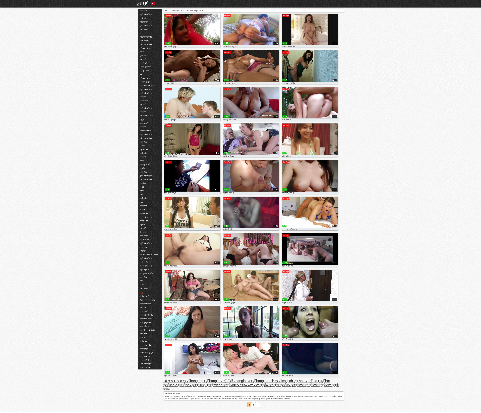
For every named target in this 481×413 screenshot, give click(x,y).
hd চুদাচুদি (319, 381)
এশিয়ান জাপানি (145, 82)
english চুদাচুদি (291, 381)
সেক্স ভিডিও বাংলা (145, 326)
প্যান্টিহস (143, 119)
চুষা (141, 33)
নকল (141, 194)
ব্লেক (142, 202)
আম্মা (142, 191)
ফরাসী (142, 187)
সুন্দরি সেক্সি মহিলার (146, 14)
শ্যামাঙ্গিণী (143, 59)
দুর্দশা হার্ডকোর (144, 41)
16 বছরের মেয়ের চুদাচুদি (176, 381)
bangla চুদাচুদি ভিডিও (222, 381)
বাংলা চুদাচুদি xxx (145, 322)
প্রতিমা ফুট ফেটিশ (145, 269)
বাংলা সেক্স (143, 206)
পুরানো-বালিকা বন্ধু (146, 67)
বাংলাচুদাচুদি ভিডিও (146, 319)
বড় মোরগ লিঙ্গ (144, 239)
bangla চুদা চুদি (199, 381)
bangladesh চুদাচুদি (269, 381)
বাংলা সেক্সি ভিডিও (145, 360)
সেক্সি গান (143, 307)
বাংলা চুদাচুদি (144, 311)
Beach (143, 232)
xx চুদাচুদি (292, 385)
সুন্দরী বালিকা (144, 18)
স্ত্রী (141, 74)
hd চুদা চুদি (307, 381)
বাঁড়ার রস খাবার (145, 48)
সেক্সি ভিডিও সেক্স (145, 364)
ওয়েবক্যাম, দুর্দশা (145, 164)
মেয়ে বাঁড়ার (143, 11)
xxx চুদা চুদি (305, 385)
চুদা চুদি (142, 3)
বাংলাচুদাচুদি (143, 337)
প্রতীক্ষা (142, 224)
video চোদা (237, 385)
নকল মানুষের (144, 236)
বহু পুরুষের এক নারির (146, 116)
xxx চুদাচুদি (319, 385)
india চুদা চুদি (178, 385)
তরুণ (141, 281)
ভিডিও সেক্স (143, 341)
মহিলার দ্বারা (144, 22)
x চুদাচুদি (282, 385)
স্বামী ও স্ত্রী (144, 149)
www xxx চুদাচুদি (256, 385)
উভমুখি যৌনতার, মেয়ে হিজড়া (149, 254)
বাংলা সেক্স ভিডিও (145, 304)
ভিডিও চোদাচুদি (144, 296)
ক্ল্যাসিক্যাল (144, 183)
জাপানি (142, 52)
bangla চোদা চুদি (245, 381)
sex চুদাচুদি (192, 385)
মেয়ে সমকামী (144, 123)
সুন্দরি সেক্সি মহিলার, (146, 93)
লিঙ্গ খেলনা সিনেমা (145, 131)
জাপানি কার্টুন (144, 63)
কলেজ (142, 285)
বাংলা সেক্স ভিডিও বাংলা (147, 345)
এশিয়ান (142, 146)
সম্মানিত (142, 168)
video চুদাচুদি (222, 385)
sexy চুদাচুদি (206, 385)
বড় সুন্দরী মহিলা (145, 71)
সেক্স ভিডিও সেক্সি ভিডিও (147, 330)
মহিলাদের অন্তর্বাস (146, 37)
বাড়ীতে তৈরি (144, 101)
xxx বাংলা (143, 334)
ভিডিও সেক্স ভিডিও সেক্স (147, 300)
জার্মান (142, 161)
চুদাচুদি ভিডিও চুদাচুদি (146, 352)
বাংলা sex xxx (145, 356)
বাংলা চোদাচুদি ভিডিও (146, 315)
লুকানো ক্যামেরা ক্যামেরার (148, 86)
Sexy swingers (146, 266)
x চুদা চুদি (272, 385)
